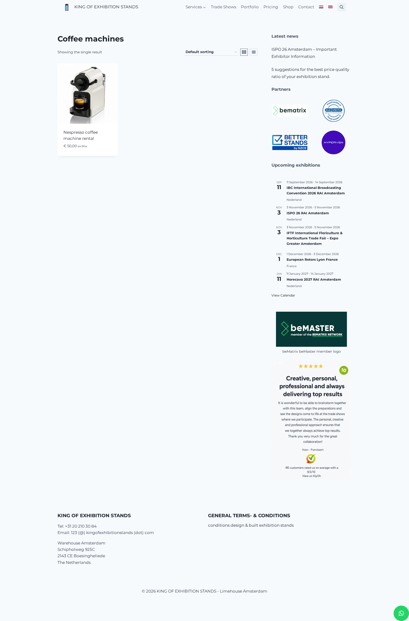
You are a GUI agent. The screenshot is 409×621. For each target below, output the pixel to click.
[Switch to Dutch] (321, 7)
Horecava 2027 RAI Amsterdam (314, 279)
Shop (288, 7)
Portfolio (250, 7)
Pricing (270, 7)
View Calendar (283, 295)
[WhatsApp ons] (401, 613)
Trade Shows (223, 7)
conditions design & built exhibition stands (251, 525)
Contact (306, 7)
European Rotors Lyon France (312, 259)
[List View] (254, 52)
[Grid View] (244, 52)
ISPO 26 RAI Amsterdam (308, 213)
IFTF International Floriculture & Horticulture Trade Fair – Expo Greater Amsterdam (314, 238)
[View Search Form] (341, 7)
